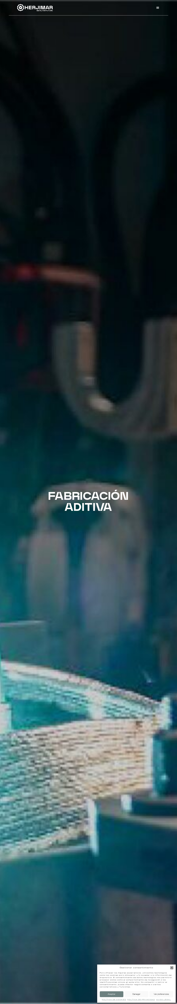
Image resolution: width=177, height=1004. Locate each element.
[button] (172, 967)
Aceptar (111, 994)
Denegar (136, 994)
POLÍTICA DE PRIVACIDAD (141, 999)
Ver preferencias (161, 994)
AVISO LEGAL (163, 999)
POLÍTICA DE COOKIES (114, 999)
